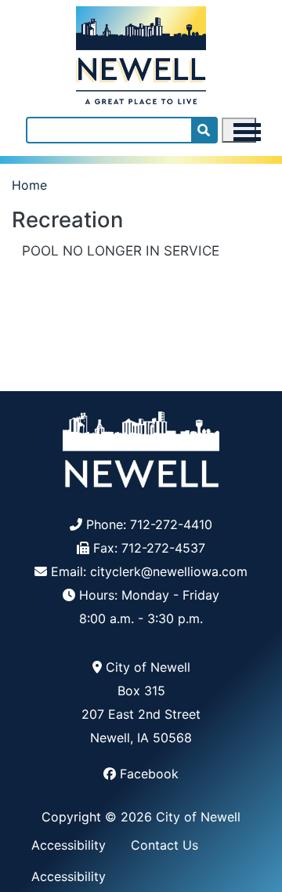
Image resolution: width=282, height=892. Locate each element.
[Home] (141, 52)
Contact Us (164, 845)
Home (29, 185)
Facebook (149, 773)
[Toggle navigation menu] (239, 130)
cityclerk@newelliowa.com (169, 571)
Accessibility (68, 845)
